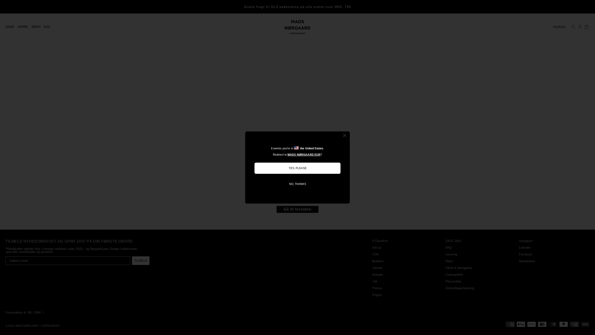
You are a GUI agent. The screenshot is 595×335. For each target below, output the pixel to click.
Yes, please (298, 168)
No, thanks (297, 184)
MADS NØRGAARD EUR (304, 154)
